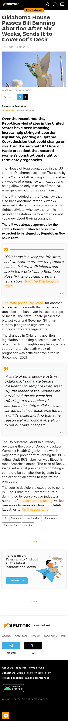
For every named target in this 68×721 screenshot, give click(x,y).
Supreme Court (11, 525)
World (6, 635)
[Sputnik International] (11, 5)
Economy (50, 635)
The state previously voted (23, 303)
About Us (7, 667)
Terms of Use (36, 667)
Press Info (21, 667)
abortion (28, 525)
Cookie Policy (25, 672)
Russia (35, 635)
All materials (8, 110)
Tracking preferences (36, 677)
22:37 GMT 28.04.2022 (15, 47)
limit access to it (35, 509)
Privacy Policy (42, 672)
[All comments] (5, 715)
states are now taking (36, 500)
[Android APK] (13, 688)
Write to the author (26, 110)
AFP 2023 (9, 90)
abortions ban (33, 518)
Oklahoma (16, 518)
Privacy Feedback (12, 677)
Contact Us (8, 672)
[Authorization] (47, 4)
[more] (62, 292)
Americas (21, 635)
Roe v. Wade (51, 518)
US (5, 518)
